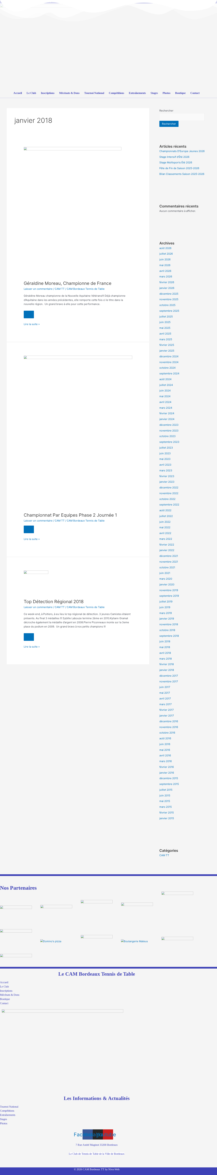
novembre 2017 (168, 681)
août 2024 (165, 379)
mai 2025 (164, 327)
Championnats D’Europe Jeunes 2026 (182, 151)
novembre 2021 (168, 561)
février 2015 (166, 812)
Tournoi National (94, 93)
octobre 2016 (167, 732)
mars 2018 (165, 658)
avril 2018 (165, 652)
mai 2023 (165, 459)
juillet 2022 (166, 516)
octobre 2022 (167, 499)
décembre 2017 (168, 675)
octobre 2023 (167, 436)
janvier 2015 (166, 818)
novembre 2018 (168, 624)
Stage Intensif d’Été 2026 (174, 156)
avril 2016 (165, 755)
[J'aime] (29, 314)
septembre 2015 (169, 784)
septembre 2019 (169, 595)
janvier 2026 (166, 288)
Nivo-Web (114, 1169)
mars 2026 (165, 276)
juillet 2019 (165, 601)
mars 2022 (165, 538)
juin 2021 (164, 573)
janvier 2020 (166, 584)
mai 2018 (164, 647)
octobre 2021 (167, 567)
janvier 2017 (166, 715)
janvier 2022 (166, 550)
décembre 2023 (169, 424)
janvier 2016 (166, 772)
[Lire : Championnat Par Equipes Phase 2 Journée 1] (78, 431)
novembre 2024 (169, 362)
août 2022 (165, 510)
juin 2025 (165, 322)
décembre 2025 (168, 293)
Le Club (31, 93)
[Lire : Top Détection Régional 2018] (36, 582)
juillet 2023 (166, 447)
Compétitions (116, 93)
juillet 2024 (166, 385)
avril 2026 (165, 271)
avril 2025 (165, 333)
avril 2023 (165, 464)
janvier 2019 (166, 618)
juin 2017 (164, 687)
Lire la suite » (32, 324)
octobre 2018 (167, 630)
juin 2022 (165, 521)
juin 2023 (165, 453)
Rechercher (166, 110)
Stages (154, 93)
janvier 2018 (166, 670)
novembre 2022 (168, 493)
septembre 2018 (169, 635)
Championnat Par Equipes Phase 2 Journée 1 (70, 515)
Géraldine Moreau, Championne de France (67, 283)
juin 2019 (164, 607)
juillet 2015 (165, 789)
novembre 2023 (169, 430)
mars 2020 (165, 578)
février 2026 (166, 282)
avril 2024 (165, 402)
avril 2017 (165, 698)
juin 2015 (164, 795)
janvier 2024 (166, 419)
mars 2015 (165, 806)
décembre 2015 (168, 778)
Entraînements (137, 93)
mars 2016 (165, 761)
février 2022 (166, 544)
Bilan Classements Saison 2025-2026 (181, 174)
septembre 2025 (169, 310)
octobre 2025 (167, 305)
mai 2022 (164, 527)
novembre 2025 (168, 299)
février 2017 (166, 709)
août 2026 (165, 248)
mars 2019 (165, 613)
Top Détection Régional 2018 (54, 601)
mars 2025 (165, 339)
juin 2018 (164, 641)
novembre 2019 (168, 590)
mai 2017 (164, 692)
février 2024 (166, 413)
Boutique (180, 93)
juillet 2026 (166, 253)
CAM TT (60, 288)
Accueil (17, 93)
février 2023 (166, 476)
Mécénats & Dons (69, 93)
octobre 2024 (167, 367)
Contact (195, 93)
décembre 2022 (168, 487)
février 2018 (166, 664)
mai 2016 (164, 749)
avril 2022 (165, 533)
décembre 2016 (168, 721)
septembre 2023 (169, 441)
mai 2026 (164, 265)
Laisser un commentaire (38, 288)
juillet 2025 (166, 316)
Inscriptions (47, 93)
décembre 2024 (169, 356)
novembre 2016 (168, 727)
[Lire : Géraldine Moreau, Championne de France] (72, 211)
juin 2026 (165, 259)
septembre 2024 (169, 373)
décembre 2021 (168, 556)
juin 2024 (165, 390)
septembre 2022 (169, 504)
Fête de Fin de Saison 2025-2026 (179, 168)
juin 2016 (164, 744)
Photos (166, 93)
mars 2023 (165, 470)
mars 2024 (165, 407)
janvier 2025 (166, 350)
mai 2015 (164, 801)
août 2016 (165, 738)
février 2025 (166, 345)
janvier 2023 (166, 481)
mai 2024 (165, 396)
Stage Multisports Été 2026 (175, 162)
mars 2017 (165, 704)
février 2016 (166, 767)
